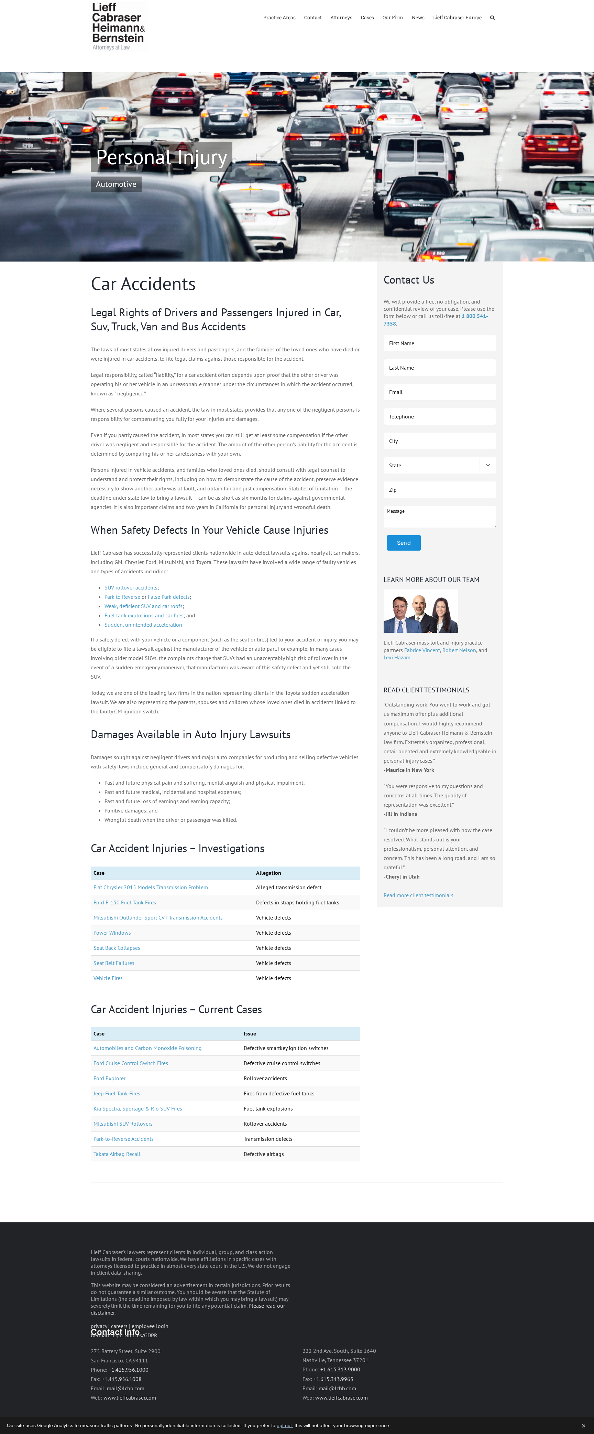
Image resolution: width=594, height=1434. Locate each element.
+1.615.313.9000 (340, 1369)
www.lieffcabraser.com (129, 1397)
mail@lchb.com (125, 1388)
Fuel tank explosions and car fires (144, 615)
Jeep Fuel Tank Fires (117, 1093)
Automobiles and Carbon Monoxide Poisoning (148, 1047)
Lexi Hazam (397, 657)
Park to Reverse (122, 596)
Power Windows (112, 932)
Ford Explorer (109, 1078)
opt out (284, 1425)
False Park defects (169, 596)
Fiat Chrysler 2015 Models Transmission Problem (151, 887)
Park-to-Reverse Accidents (124, 1138)
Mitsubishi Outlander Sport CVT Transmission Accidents (158, 917)
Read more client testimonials (418, 895)
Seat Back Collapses (117, 947)
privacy (99, 1326)
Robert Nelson (459, 650)
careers (119, 1326)
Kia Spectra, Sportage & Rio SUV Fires (138, 1108)
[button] (492, 17)
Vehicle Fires (108, 978)
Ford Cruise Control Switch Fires (131, 1063)
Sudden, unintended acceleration (143, 624)
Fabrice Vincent (422, 650)
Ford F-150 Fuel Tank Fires (125, 902)
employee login (150, 1326)
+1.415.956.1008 (122, 1378)
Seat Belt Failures (114, 962)
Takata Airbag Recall (117, 1153)
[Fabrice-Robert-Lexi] (421, 592)
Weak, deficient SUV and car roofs (143, 606)
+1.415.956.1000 (128, 1369)
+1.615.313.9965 (333, 1378)
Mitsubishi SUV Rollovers (123, 1123)
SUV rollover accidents (130, 587)
